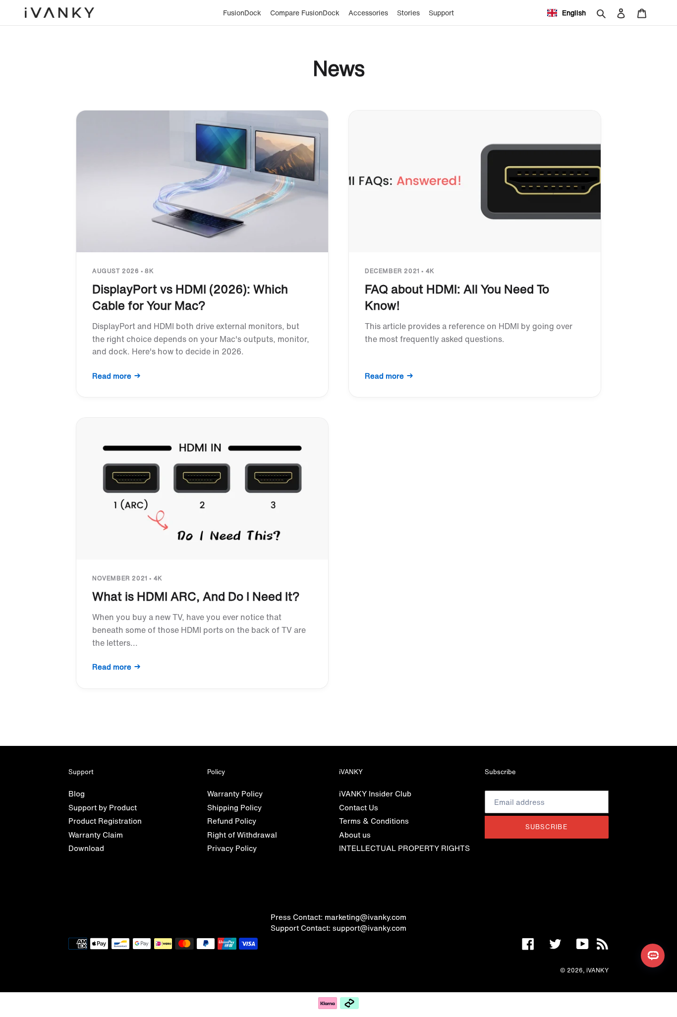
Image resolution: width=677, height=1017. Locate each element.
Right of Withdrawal (242, 834)
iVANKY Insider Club (375, 793)
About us (355, 834)
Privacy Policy (232, 848)
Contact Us (358, 807)
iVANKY (597, 970)
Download (86, 848)
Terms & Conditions (374, 820)
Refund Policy (231, 820)
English (574, 12)
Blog (76, 793)
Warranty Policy (235, 793)
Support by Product (102, 807)
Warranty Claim (95, 834)
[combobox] (566, 13)
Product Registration (105, 820)
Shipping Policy (234, 807)
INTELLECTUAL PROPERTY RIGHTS (404, 848)
